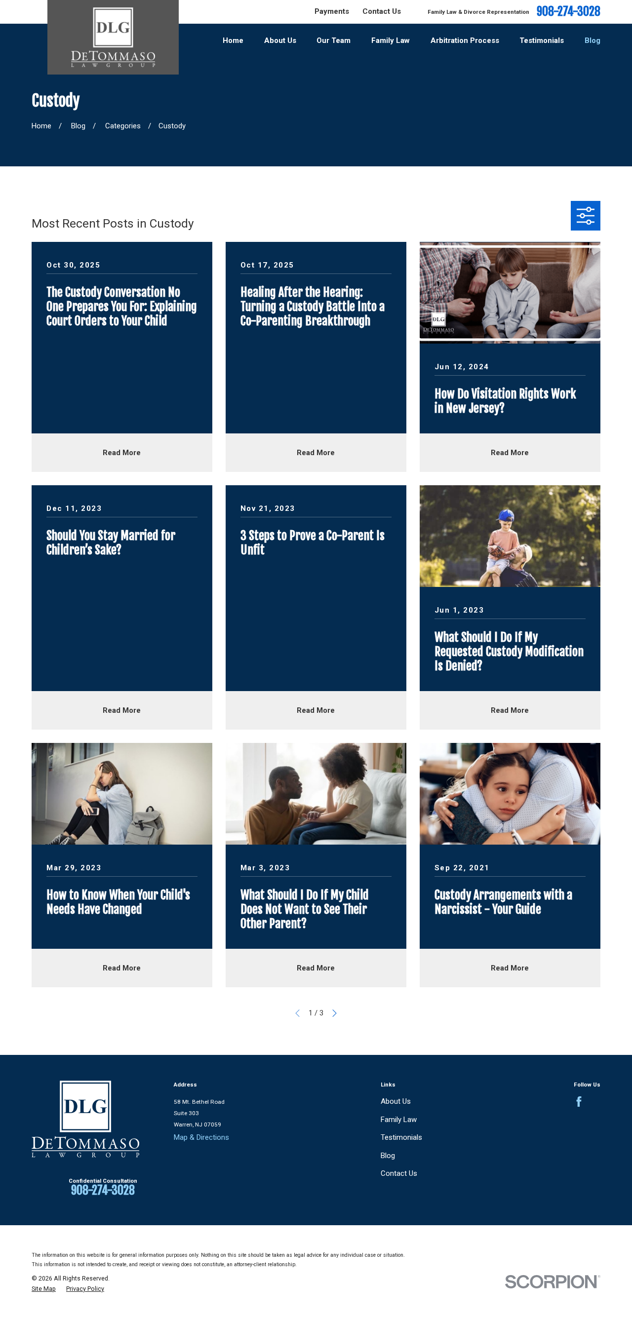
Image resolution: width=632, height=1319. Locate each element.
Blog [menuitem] (592, 40)
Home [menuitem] (233, 40)
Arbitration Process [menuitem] (465, 40)
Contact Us (381, 11)
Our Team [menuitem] (333, 40)
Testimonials (401, 1137)
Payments (332, 11)
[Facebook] (579, 1101)
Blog (388, 1155)
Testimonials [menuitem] (541, 40)
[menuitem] (44, 1288)
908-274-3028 (568, 12)
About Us (396, 1101)
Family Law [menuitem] (390, 40)
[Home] (113, 37)
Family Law (399, 1119)
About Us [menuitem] (280, 40)
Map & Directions (201, 1137)
